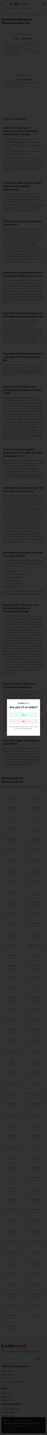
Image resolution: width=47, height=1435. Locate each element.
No (23, 721)
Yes (23, 715)
